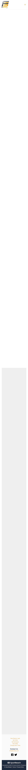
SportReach (9, 767)
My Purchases (15, 742)
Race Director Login (15, 738)
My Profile (15, 740)
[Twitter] (15, 754)
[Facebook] (12, 754)
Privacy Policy (20, 767)
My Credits (15, 743)
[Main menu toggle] (25, 4)
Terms (14, 767)
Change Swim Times (15, 745)
